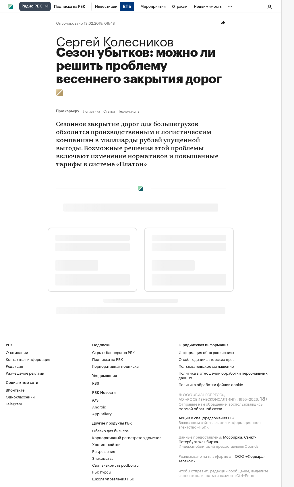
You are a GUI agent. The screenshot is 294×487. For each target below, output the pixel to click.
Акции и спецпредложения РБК (207, 417)
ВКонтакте (15, 389)
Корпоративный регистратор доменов (126, 437)
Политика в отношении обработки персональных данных (223, 375)
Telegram (14, 403)
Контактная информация (28, 359)
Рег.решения (103, 451)
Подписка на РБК (107, 359)
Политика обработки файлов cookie (211, 384)
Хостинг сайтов (106, 444)
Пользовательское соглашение (206, 366)
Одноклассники (20, 396)
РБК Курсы (101, 471)
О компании (17, 352)
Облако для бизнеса (110, 430)
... (230, 5)
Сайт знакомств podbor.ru (115, 465)
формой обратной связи (200, 408)
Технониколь (128, 111)
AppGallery (102, 413)
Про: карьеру (68, 111)
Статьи (109, 111)
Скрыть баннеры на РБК (113, 352)
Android (99, 406)
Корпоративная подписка (115, 366)
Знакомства (102, 458)
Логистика (91, 111)
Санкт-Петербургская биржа (217, 439)
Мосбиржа (232, 436)
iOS (95, 399)
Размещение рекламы (25, 372)
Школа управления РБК (113, 478)
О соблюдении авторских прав (207, 359)
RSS (95, 383)
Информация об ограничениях (206, 352)
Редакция (14, 366)
